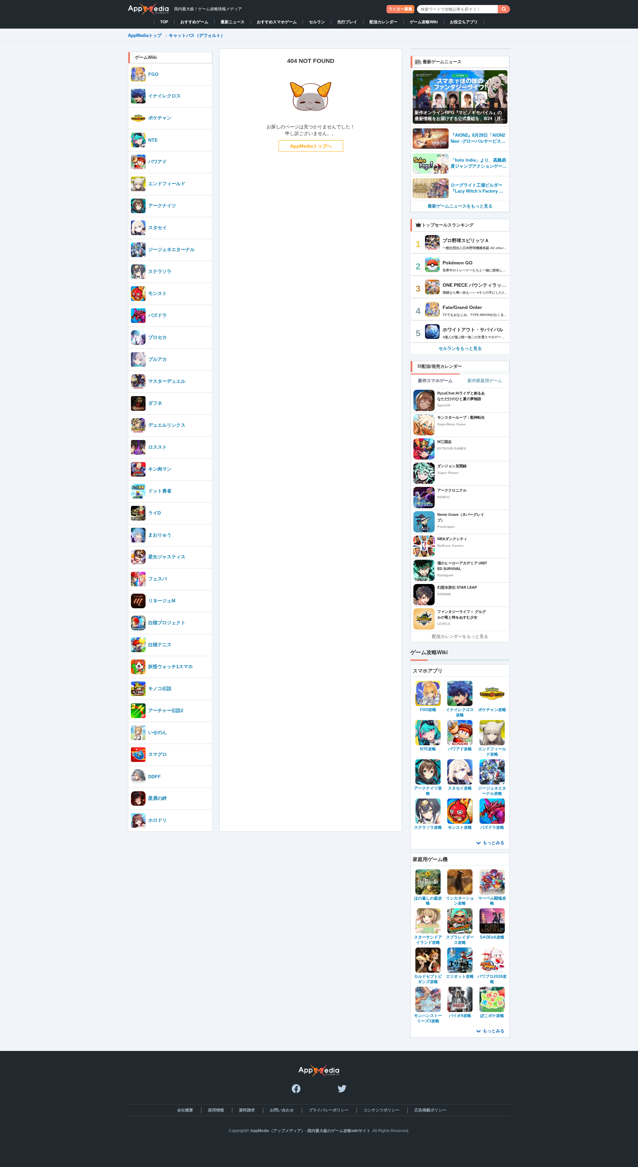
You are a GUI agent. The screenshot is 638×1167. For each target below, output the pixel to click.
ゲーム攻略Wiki (424, 22)
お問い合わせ (282, 1110)
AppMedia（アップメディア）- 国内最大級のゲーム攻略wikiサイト (310, 1130)
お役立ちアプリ (464, 22)
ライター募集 (400, 9)
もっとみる (493, 842)
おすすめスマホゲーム (277, 22)
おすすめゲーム (194, 22)
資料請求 (247, 1110)
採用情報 (216, 1110)
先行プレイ (347, 22)
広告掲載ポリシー (430, 1110)
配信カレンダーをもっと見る (460, 636)
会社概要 (185, 1110)
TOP (164, 22)
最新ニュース (233, 22)
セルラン (317, 22)
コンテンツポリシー (381, 1110)
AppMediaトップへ (311, 146)
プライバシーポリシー (329, 1110)
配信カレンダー (383, 22)
